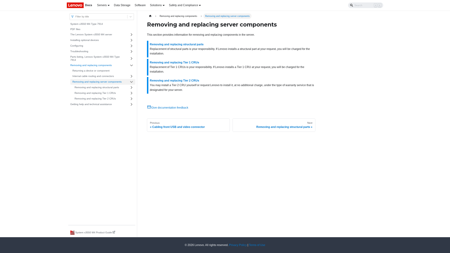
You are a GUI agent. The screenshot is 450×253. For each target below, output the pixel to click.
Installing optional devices (84, 40)
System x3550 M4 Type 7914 (86, 23)
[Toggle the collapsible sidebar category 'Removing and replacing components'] (131, 65)
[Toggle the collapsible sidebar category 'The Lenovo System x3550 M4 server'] (131, 34)
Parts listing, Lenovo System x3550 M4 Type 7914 (95, 58)
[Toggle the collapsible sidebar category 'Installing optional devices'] (131, 40)
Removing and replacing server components (97, 81)
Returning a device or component (91, 70)
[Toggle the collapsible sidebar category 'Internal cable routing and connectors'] (131, 76)
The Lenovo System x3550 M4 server (91, 34)
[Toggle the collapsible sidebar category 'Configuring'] (131, 46)
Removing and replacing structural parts (97, 87)
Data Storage (122, 5)
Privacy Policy (238, 245)
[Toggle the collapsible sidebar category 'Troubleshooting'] (131, 51)
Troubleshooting (79, 51)
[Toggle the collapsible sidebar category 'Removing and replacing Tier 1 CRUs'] (131, 93)
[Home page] (150, 16)
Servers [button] (102, 5)
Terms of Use (257, 245)
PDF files (75, 29)
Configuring (76, 45)
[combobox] (75, 17)
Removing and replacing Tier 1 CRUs (95, 93)
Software (140, 5)
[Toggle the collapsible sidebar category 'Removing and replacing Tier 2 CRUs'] (131, 99)
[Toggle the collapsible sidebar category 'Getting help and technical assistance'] (131, 104)
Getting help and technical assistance (91, 104)
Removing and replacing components (91, 65)
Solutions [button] (156, 5)
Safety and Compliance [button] (183, 5)
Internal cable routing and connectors (93, 76)
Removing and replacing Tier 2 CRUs (95, 98)
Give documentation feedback (169, 107)
